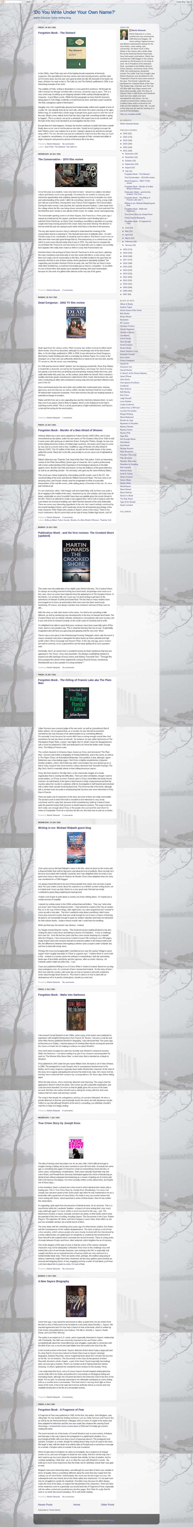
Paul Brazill (124, 445)
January (128, 245)
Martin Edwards (139, 30)
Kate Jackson (125, 389)
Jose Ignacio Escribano (129, 383)
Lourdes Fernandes (128, 411)
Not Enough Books (128, 439)
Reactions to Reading (129, 464)
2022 (125, 147)
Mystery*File (125, 433)
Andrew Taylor (126, 307)
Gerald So (124, 364)
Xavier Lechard (126, 505)
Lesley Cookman (127, 405)
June (127, 228)
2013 (125, 274)
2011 (125, 280)
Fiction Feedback (127, 361)
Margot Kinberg (126, 414)
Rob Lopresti (125, 467)
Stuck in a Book (126, 496)
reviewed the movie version (61, 1426)
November (129, 157)
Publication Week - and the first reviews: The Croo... (137, 193)
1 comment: (67, 418)
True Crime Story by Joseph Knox (59, 1123)
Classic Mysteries (127, 329)
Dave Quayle (125, 342)
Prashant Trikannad (128, 455)
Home (76, 1504)
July (127, 171)
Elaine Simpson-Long (129, 351)
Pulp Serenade (126, 458)
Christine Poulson (127, 326)
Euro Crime (125, 357)
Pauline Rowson (127, 449)
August (128, 168)
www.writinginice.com (47, 969)
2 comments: (68, 290)
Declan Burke (125, 348)
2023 (125, 144)
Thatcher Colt (105, 520)
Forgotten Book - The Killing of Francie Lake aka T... (137, 199)
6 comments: (68, 1111)
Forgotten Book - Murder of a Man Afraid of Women (70, 430)
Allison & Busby (126, 304)
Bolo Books (124, 313)
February (129, 242)
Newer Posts (45, 1504)
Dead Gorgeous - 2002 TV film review (61, 302)
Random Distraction (128, 461)
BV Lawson (124, 323)
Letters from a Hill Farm (130, 408)
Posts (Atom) (54, 1510)
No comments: (68, 144)
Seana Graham (126, 477)
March (128, 238)
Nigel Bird (124, 436)
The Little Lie (71, 147)
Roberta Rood (126, 471)
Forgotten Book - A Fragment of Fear (61, 1409)
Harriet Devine (126, 370)
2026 (125, 134)
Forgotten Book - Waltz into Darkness (61, 994)
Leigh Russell (125, 398)
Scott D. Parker (126, 474)
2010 (125, 284)
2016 (125, 263)
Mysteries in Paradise (129, 423)
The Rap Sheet (126, 499)
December (129, 154)
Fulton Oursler (64, 520)
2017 (125, 260)
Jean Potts (49, 147)
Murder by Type (126, 420)
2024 (125, 140)
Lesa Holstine (125, 401)
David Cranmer (126, 345)
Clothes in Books (127, 332)
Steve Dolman (126, 493)
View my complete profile (130, 114)
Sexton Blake (125, 480)
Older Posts (107, 1504)
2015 (125, 267)
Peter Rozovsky (126, 452)
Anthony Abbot (51, 520)
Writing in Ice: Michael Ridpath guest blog (64, 827)
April (127, 235)
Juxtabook (124, 386)
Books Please (125, 317)
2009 (125, 287)
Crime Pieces (125, 339)
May (127, 231)
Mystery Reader (126, 427)
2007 (125, 294)
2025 (125, 137)
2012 (125, 277)
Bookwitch (124, 320)
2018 (125, 256)
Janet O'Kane (125, 376)
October (128, 161)
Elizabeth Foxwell (127, 354)
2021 (125, 151)
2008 (125, 291)
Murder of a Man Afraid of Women (85, 520)
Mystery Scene (126, 430)
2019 (125, 253)
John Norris (125, 380)
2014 (125, 270)
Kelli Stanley (125, 392)
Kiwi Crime (124, 395)
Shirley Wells (125, 483)
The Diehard (60, 147)
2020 (125, 249)
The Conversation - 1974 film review (60, 159)
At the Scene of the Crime (131, 310)
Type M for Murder (128, 502)
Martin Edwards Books (129, 124)
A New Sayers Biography (53, 1281)
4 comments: (68, 517)
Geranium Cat (126, 367)
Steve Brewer (125, 489)
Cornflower (124, 336)
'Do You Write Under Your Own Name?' (74, 12)
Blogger (111, 1520)
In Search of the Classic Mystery (133, 373)
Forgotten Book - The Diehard (56, 32)
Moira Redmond (127, 417)
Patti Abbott (125, 442)
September (130, 164)
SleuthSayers (125, 486)
